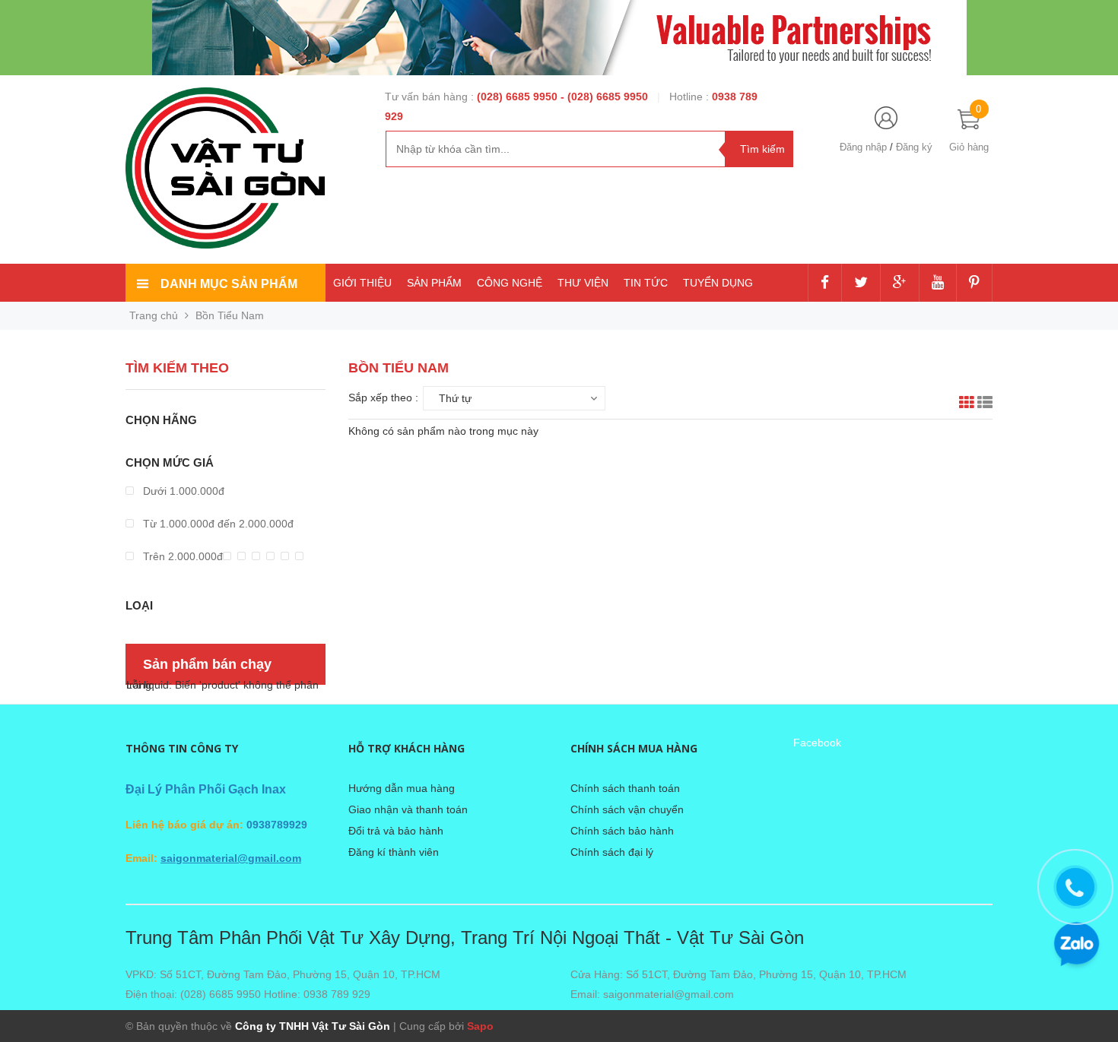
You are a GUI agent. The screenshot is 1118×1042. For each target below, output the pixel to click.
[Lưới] (966, 404)
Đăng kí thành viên (393, 852)
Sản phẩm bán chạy (207, 664)
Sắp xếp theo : (383, 397)
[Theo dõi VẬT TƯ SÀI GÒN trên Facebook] (825, 283)
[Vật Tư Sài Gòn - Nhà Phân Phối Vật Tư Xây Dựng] (559, 37)
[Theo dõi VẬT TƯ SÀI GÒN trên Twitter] (861, 283)
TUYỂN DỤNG (718, 283)
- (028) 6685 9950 (606, 96)
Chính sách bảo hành (622, 831)
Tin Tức (646, 283)
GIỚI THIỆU (362, 283)
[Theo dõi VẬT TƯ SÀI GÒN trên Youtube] (938, 283)
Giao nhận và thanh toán (408, 809)
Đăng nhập (863, 147)
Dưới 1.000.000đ (182, 491)
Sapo (480, 1026)
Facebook (817, 742)
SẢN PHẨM (434, 283)
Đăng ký (914, 147)
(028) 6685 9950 (519, 96)
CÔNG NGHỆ (509, 283)
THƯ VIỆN (582, 283)
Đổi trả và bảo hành (395, 831)
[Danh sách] (985, 404)
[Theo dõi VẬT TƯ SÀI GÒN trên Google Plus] (900, 283)
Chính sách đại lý (611, 852)
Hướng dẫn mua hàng (401, 788)
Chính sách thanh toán (625, 788)
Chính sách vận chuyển (627, 809)
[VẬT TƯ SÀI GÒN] (225, 167)
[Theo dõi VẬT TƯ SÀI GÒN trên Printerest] (974, 283)
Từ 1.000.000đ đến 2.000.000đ (217, 524)
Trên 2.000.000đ (181, 556)
